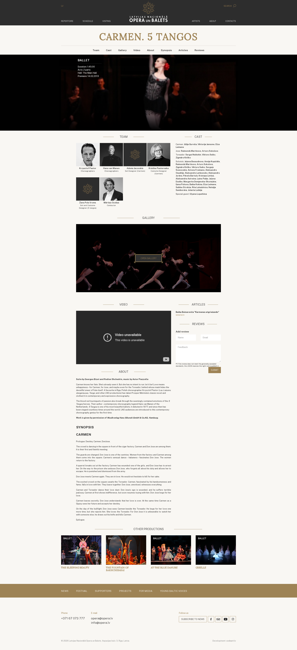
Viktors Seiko (208, 155)
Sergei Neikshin (193, 155)
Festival (81, 591)
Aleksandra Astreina (186, 179)
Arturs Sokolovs (210, 151)
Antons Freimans (196, 170)
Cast (109, 50)
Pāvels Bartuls (190, 176)
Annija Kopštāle (212, 161)
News (64, 591)
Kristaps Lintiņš (206, 176)
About (212, 21)
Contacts (230, 21)
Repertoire (67, 21)
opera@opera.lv (102, 618)
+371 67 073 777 (73, 618)
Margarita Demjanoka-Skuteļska (199, 181)
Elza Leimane (209, 184)
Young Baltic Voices (173, 591)
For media (145, 591)
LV (62, 6)
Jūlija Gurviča (190, 144)
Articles (183, 50)
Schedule (88, 21)
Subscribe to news (192, 619)
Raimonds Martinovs (191, 151)
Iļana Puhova (182, 184)
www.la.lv (180, 315)
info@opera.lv (100, 622)
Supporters (103, 591)
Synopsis (166, 50)
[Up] (290, 643)
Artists (196, 21)
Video (136, 50)
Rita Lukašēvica (200, 187)
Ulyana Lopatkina (198, 194)
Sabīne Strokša (183, 187)
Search (228, 6)
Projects (125, 591)
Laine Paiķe (202, 179)
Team (96, 50)
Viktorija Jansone (206, 144)
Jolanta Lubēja (195, 190)
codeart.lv (231, 641)
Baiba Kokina (195, 184)
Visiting (106, 21)
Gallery (122, 50)
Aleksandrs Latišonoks (196, 173)
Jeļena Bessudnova (194, 161)
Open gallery (149, 258)
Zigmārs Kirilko (183, 157)
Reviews (199, 50)
